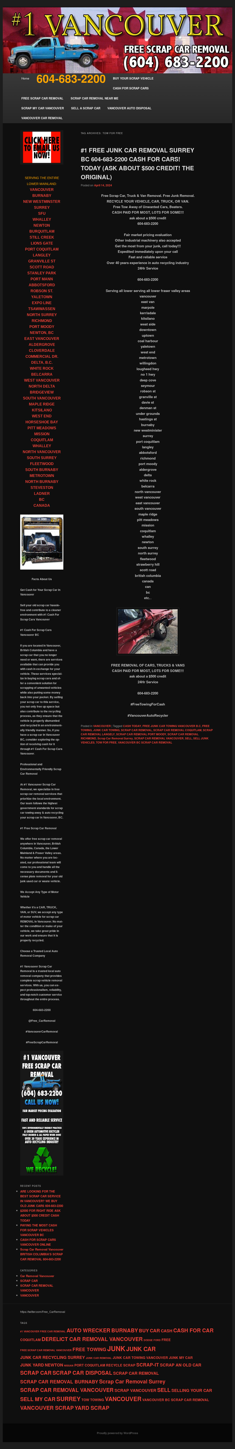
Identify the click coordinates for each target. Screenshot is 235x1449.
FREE (166, 1339)
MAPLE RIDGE (42, 404)
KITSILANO (42, 410)
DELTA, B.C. (42, 362)
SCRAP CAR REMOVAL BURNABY (59, 1381)
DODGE (148, 1340)
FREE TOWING (89, 1349)
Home (25, 78)
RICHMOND (42, 321)
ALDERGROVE (42, 345)
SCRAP (129, 1365)
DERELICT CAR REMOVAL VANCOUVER (92, 1339)
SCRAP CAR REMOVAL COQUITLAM (177, 730)
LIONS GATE (42, 243)
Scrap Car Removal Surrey (115, 738)
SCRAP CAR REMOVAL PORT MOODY (141, 734)
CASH (166, 1331)
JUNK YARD (32, 1365)
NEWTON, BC (42, 333)
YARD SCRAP (92, 1407)
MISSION (42, 434)
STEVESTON (42, 488)
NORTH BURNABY (42, 482)
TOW (85, 1399)
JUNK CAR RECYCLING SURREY (52, 1357)
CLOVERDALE (42, 351)
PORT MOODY (41, 327)
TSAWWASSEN (41, 309)
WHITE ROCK (42, 368)
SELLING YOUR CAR (191, 1390)
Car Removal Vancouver (37, 1276)
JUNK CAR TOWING (106, 730)
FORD (157, 1340)
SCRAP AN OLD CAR (180, 1365)
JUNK (116, 1348)
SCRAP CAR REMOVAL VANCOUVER (159, 738)
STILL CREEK (42, 237)
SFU (42, 213)
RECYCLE (114, 1365)
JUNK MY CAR (181, 1357)
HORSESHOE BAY (41, 422)
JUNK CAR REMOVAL (99, 1358)
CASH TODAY (132, 726)
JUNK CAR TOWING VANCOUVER (140, 1357)
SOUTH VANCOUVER (42, 398)
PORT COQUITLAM (42, 249)
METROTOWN (42, 476)
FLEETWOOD (42, 464)
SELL (188, 738)
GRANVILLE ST (42, 261)
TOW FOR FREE (106, 742)
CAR (155, 1330)
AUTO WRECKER (88, 1330)
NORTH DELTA (42, 386)
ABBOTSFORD (42, 285)
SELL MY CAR (38, 1399)
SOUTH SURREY (42, 458)
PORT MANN (42, 279)
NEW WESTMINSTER (41, 202)
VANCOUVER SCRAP (47, 1407)
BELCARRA (42, 374)
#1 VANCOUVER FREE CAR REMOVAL (43, 1331)
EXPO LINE (42, 303)
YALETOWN (41, 297)
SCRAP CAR (29, 1280)
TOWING (97, 1399)
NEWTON (42, 225)
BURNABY (41, 196)
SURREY (42, 207)
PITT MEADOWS (42, 428)
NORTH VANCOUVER (42, 452)
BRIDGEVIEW (42, 392)
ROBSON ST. (42, 291)
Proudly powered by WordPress (117, 1433)
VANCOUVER (102, 726)
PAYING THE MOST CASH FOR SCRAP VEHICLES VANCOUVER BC (38, 1230)
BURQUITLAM (41, 231)
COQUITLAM (42, 440)
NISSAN (68, 1365)
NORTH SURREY (42, 315)
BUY (144, 1330)
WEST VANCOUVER (42, 380)
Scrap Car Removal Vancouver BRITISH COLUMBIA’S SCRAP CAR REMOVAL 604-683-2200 (41, 1254)
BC (42, 499)
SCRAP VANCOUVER (135, 1390)
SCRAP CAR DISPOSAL (82, 1372)
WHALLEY (42, 219)
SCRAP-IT (147, 1364)
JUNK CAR (141, 1348)
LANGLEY (42, 255)
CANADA (42, 505)
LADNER (42, 494)
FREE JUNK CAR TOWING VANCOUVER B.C (172, 726)
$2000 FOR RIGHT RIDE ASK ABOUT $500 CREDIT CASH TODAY (40, 1215)
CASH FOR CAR (193, 1330)
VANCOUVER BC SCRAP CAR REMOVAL (145, 742)
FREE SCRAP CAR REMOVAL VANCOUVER (46, 1350)
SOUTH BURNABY (41, 470)
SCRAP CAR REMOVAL (136, 730)
